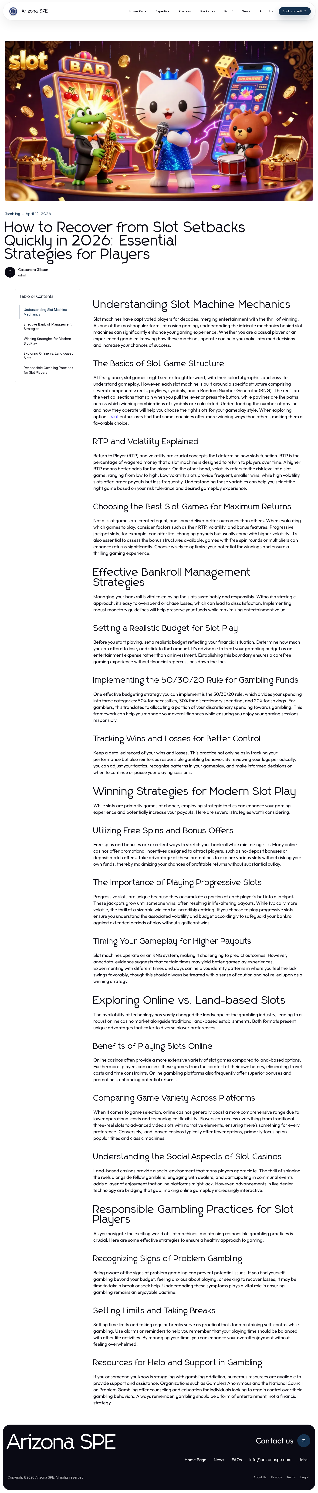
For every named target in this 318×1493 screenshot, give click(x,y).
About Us (260, 1477)
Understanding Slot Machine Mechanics (45, 312)
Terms (291, 1477)
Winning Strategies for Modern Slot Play (47, 341)
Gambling (12, 214)
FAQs (237, 1459)
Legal (304, 1477)
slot (115, 416)
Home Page (195, 1459)
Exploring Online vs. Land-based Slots (49, 355)
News (219, 1459)
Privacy (276, 1477)
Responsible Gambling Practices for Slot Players (48, 370)
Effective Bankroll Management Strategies (47, 326)
